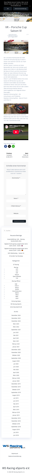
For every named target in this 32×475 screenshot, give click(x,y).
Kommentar (16, 178)
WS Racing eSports (13, 35)
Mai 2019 (16, 404)
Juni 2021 (16, 332)
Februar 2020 (16, 378)
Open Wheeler (17, 276)
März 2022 (16, 327)
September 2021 (16, 329)
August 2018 (16, 429)
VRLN (16, 295)
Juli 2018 (16, 432)
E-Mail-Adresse (16, 206)
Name (16, 198)
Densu (17, 287)
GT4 (17, 271)
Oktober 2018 (16, 424)
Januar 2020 (16, 381)
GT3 (17, 269)
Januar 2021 (16, 347)
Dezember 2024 (16, 315)
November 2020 (16, 352)
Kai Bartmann (13, 34)
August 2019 (16, 395)
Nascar (17, 274)
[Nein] (30, 6)
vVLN (17, 298)
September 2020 (16, 358)
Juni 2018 (16, 435)
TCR (17, 278)
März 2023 (16, 324)
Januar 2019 (16, 415)
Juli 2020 (16, 364)
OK (8, 8)
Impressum (15, 453)
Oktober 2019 (16, 389)
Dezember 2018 (16, 418)
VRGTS (17, 293)
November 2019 (16, 387)
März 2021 (16, 341)
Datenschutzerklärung (14, 456)
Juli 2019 (16, 398)
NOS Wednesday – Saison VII (16, 253)
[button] (5, 146)
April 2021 (16, 338)
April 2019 (16, 406)
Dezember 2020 (16, 349)
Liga (16, 284)
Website (16, 213)
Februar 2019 (16, 412)
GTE (17, 273)
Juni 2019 (16, 401)
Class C (17, 285)
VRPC (16, 296)
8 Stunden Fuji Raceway (16, 256)
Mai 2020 (16, 369)
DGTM (17, 289)
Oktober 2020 (16, 355)
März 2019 (16, 409)
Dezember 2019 (16, 384)
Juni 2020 (16, 366)
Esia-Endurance (16, 291)
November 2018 (16, 421)
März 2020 (16, 375)
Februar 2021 (16, 344)
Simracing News (16, 301)
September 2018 (16, 426)
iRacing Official (16, 281)
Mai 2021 (16, 335)
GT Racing (16, 264)
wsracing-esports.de (16, 307)
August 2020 (16, 361)
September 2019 (16, 392)
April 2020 (16, 372)
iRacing (16, 267)
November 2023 (16, 321)
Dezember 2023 (16, 318)
